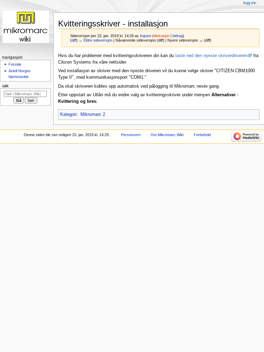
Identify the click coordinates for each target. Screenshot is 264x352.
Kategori (68, 114)
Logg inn (249, 3)
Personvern (131, 135)
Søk (5, 86)
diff (74, 40)
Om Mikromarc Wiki (167, 135)
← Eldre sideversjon (95, 40)
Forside (15, 64)
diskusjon (161, 36)
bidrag (178, 36)
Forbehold (202, 135)
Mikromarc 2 (92, 114)
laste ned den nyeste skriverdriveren (211, 55)
